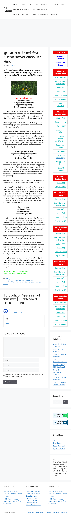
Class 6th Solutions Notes (21, 15)
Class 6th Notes (31, 503)
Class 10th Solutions (33, 494)
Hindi (6, 278)
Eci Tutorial (7, 9)
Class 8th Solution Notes (21, 9)
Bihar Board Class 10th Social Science (15, 271)
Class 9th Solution (58, 4)
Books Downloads (59, 446)
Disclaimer (64, 512)
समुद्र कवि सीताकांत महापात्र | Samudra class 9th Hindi (19, 280)
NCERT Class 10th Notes (40, 15)
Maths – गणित (60, 88)
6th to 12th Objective (33, 505)
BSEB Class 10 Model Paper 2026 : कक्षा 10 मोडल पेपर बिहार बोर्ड (12, 501)
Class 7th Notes (31, 500)
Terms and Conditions (52, 512)
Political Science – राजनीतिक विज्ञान (60, 138)
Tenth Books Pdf (59, 449)
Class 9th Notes (31, 496)
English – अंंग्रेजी (60, 99)
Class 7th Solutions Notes (40, 9)
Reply (7, 323)
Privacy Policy (40, 512)
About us (31, 512)
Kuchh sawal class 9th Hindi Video (14, 273)
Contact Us (54, 15)
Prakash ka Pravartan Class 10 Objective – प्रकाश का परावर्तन (12, 494)
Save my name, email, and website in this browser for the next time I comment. (24, 375)
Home (15, 4)
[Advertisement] (35, 32)
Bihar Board (57, 443)
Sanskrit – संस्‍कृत (61, 96)
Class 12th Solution (26, 4)
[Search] (65, 402)
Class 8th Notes (31, 498)
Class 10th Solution (42, 4)
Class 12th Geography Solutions (57, 372)
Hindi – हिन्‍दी (61, 92)
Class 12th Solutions (33, 491)
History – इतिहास (60, 126)
